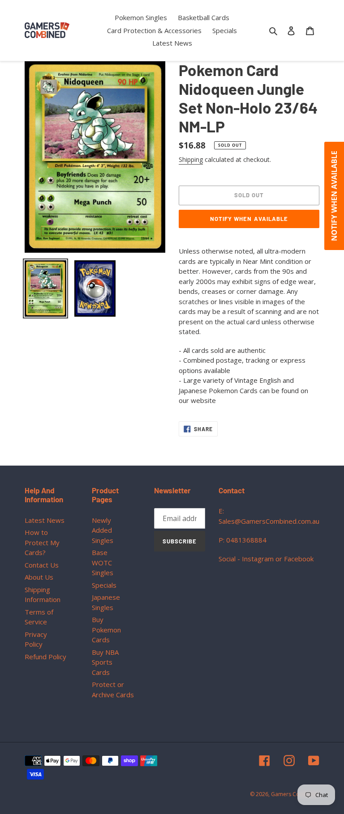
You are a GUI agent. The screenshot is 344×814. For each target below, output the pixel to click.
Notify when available (249, 218)
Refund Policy (45, 656)
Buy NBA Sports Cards (105, 662)
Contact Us (42, 564)
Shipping (191, 159)
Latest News (44, 520)
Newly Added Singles (102, 530)
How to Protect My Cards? (42, 542)
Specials (104, 585)
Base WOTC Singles (102, 562)
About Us (39, 576)
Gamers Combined (295, 794)
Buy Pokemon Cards (106, 629)
